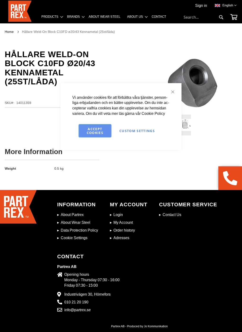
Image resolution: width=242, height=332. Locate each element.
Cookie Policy (153, 114)
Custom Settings (137, 131)
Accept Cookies (95, 131)
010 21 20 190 (76, 302)
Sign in (201, 6)
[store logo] (19, 11)
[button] (229, 5)
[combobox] (204, 17)
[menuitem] (51, 16)
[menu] (105, 18)
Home (9, 32)
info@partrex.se (77, 310)
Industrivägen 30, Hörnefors (87, 294)
